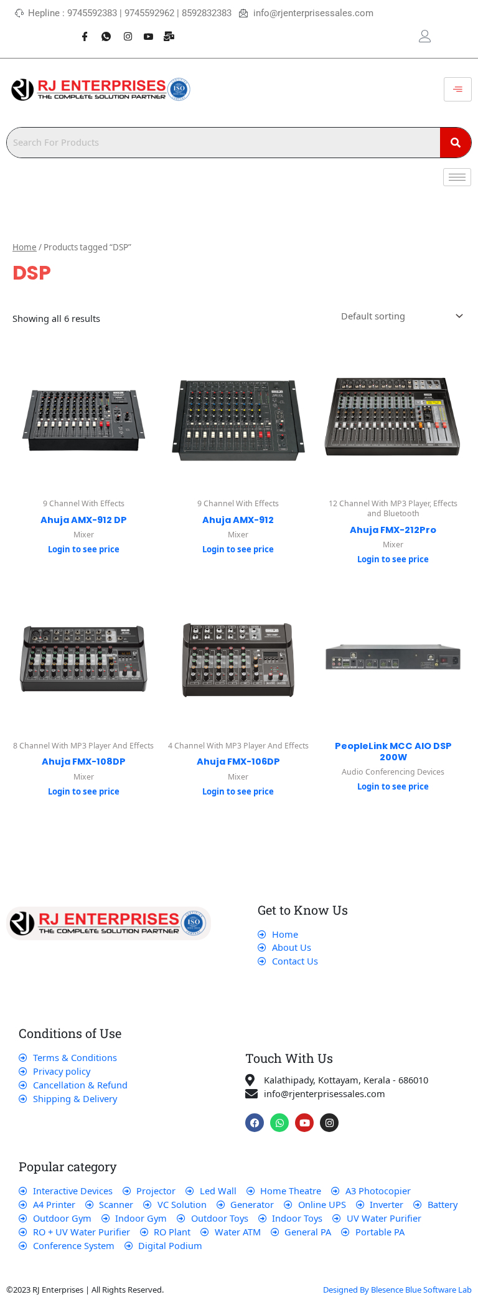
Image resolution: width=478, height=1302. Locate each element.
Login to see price (84, 549)
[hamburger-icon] (458, 89)
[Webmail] (165, 30)
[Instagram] (122, 30)
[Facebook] (80, 30)
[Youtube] (143, 30)
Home (24, 247)
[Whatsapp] (101, 30)
